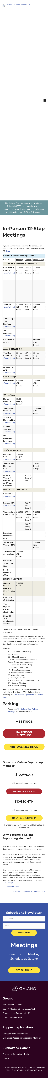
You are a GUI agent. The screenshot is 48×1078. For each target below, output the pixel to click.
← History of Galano (11, 887)
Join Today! (8, 883)
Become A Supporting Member (16, 1054)
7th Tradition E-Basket (13, 1004)
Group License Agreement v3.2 (17, 1013)
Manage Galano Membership (15, 1033)
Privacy (39, 1070)
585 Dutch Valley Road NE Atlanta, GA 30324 (25, 1068)
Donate (6, 1058)
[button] (24, 933)
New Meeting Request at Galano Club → (28, 891)
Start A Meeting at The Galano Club (19, 1009)
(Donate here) (9, 273)
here (8, 251)
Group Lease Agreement (24, 694)
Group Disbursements (12, 1017)
